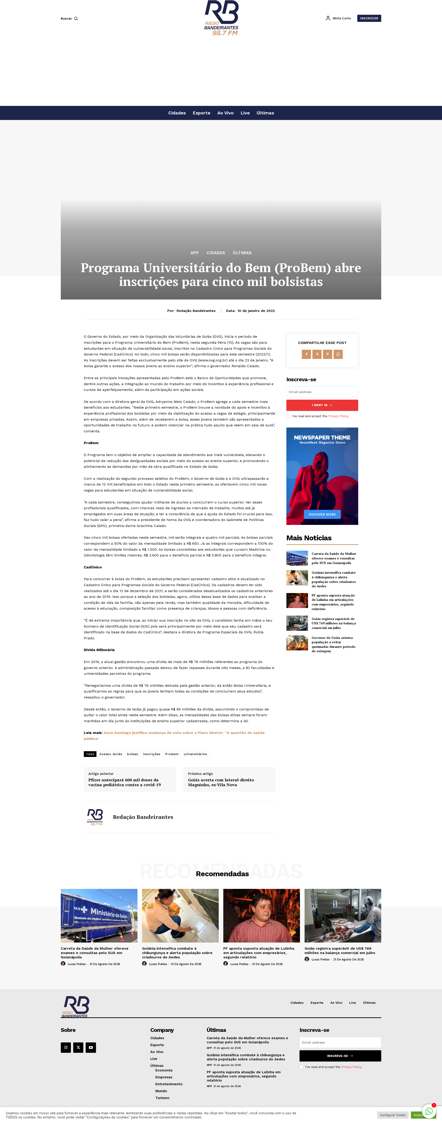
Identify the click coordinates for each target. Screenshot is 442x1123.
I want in (319, 405)
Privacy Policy (338, 416)
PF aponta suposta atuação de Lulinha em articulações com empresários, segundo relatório (333, 602)
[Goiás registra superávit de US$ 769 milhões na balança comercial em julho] (297, 623)
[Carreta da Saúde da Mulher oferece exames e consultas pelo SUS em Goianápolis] (297, 558)
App (195, 253)
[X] (317, 354)
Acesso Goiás (110, 754)
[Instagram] (66, 1047)
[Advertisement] (221, 71)
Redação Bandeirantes (196, 311)
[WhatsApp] (338, 354)
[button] (70, 18)
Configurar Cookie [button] (393, 1115)
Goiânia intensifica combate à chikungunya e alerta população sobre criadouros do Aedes (334, 579)
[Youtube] (91, 1047)
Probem (172, 754)
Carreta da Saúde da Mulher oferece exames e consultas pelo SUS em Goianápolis (334, 558)
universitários (195, 754)
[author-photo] (64, 963)
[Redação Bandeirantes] (95, 817)
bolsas (132, 754)
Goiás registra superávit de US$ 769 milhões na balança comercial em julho (334, 623)
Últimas (242, 253)
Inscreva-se (337, 1056)
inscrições (151, 754)
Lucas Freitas (77, 964)
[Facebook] (306, 354)
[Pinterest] (327, 354)
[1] (429, 1114)
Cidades (216, 253)
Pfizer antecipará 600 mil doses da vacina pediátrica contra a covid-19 (124, 782)
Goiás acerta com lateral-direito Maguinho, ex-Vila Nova (221, 782)
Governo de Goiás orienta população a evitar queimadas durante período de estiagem (333, 644)
